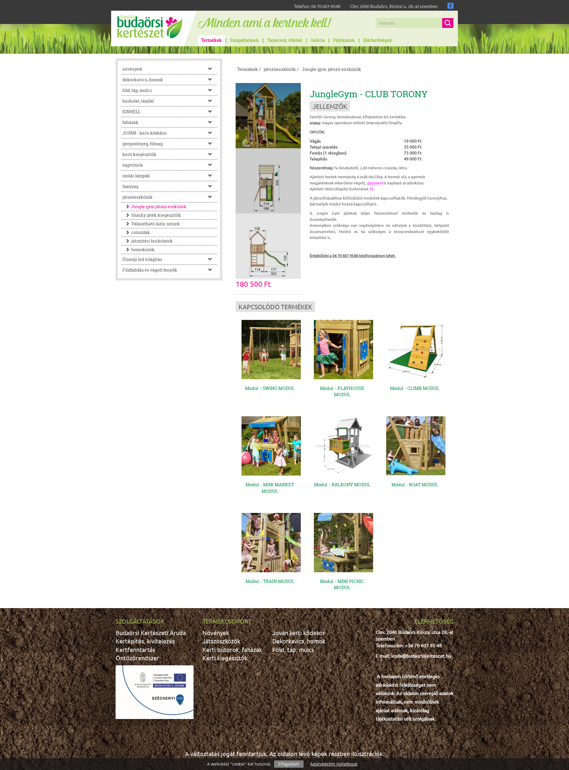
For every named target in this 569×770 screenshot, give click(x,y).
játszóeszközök (137, 197)
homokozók (143, 249)
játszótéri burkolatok (152, 241)
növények (132, 69)
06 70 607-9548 (325, 6)
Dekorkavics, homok (298, 641)
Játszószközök (221, 641)
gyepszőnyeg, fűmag (142, 143)
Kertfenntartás (135, 649)
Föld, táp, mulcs (293, 649)
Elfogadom (288, 764)
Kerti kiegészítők (224, 657)
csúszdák (140, 232)
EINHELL (131, 111)
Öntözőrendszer (137, 657)
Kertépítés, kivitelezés (145, 641)
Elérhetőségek (377, 40)
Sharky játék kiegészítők (156, 215)
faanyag (130, 186)
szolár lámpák (136, 175)
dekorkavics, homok (142, 79)
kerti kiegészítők (139, 154)
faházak (130, 122)
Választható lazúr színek (155, 224)
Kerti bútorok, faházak (232, 649)
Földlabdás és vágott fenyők (149, 270)
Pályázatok (344, 40)
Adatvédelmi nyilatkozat (334, 764)
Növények (215, 632)
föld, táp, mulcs (137, 90)
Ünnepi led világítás (142, 259)
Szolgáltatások (244, 40)
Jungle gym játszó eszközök (158, 206)
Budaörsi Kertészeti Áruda (151, 632)
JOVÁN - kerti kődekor (144, 133)
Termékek (211, 40)
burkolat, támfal (138, 101)
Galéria (318, 40)
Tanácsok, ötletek (284, 40)
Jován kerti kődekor (298, 632)
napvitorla (132, 165)
